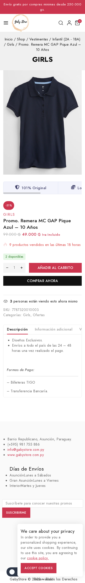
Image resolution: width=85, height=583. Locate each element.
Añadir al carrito (55, 267)
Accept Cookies (39, 568)
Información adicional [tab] (54, 329)
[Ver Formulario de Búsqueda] (61, 23)
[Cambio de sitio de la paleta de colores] (15, 571)
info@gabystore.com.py (25, 449)
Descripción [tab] (17, 329)
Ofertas (39, 314)
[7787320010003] (42, 122)
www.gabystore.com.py (25, 454)
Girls (42, 59)
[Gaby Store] (20, 23)
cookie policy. (38, 558)
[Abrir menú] (5, 22)
